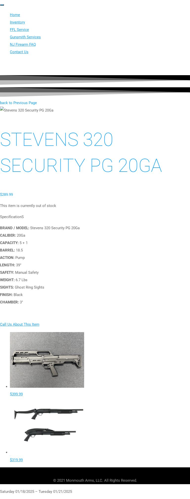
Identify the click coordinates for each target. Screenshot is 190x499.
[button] (18, 103)
